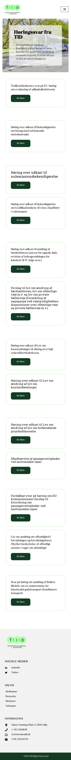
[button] (20, 361)
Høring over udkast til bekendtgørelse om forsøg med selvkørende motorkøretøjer (33, 131)
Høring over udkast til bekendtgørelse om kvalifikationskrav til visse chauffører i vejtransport (35, 208)
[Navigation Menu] (65, 9)
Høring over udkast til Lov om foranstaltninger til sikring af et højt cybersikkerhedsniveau (32, 349)
